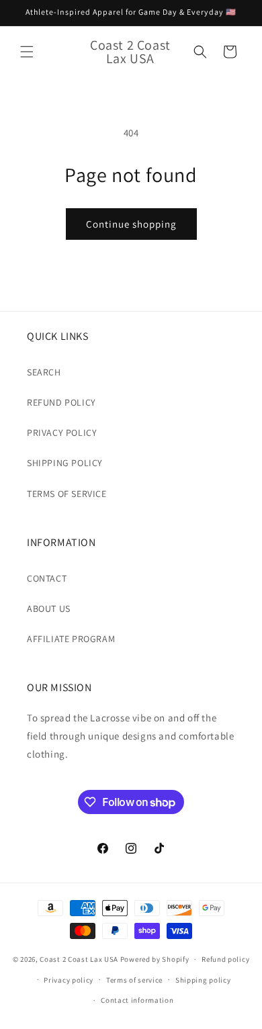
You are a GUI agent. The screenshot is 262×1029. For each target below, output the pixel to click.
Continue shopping (131, 224)
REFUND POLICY (61, 402)
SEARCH (44, 372)
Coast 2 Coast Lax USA (79, 959)
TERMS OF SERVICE (67, 494)
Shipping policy (203, 980)
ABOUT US (49, 608)
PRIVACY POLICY (62, 433)
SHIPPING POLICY (65, 463)
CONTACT (47, 578)
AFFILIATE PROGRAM (71, 639)
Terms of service (134, 980)
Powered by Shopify (154, 959)
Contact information (137, 1000)
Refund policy (225, 959)
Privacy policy (68, 980)
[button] (27, 51)
